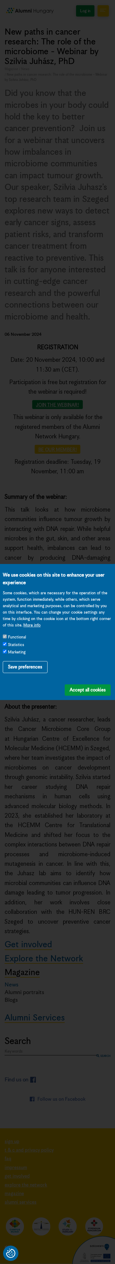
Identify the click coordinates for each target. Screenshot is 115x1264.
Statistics (16, 645)
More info (31, 625)
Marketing (16, 652)
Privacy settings (10, 1253)
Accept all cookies (88, 690)
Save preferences (25, 667)
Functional (17, 637)
